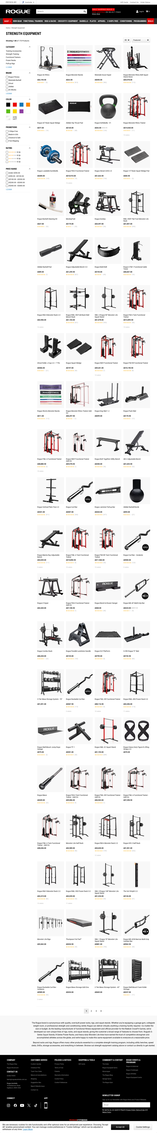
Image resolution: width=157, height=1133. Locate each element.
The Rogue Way (12, 1064)
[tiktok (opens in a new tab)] (36, 1105)
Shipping (34, 1079)
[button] (84, 11)
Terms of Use (59, 1068)
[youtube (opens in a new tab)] (22, 1105)
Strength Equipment (18, 28)
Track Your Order (36, 1071)
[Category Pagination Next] (101, 1011)
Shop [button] (6, 21)
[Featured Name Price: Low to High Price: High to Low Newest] (141, 40)
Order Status (145, 2)
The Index (105, 1064)
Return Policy (106, 1112)
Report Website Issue (38, 1086)
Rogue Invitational (132, 1066)
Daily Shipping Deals (102, 9)
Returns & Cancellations (38, 1075)
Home (8, 28)
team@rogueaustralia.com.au (17, 1079)
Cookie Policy (59, 1079)
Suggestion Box (36, 1082)
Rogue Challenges (132, 1070)
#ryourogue (106, 1071)
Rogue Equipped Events (134, 1077)
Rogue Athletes (131, 1074)
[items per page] (127, 40)
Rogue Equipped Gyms (109, 1068)
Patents (57, 1071)
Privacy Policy (59, 1064)
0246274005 (11, 1076)
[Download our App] (46, 1105)
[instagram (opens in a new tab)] (8, 1105)
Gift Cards (124, 2)
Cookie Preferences (61, 1082)
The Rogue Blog (107, 1075)
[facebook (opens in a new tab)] (15, 1105)
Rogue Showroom (13, 1068)
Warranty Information (62, 1075)
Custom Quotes (36, 1064)
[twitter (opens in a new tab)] (29, 1105)
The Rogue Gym (107, 1082)
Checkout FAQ (35, 1068)
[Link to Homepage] (18, 11)
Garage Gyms (106, 1079)
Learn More (28, 1129)
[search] (61, 11)
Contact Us (134, 2)
